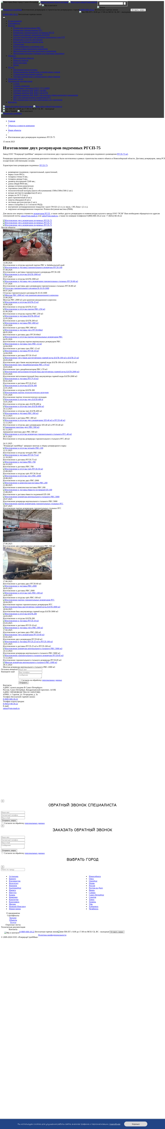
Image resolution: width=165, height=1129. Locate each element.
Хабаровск (93, 906)
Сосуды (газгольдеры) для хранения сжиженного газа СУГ (39, 37)
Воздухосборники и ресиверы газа (28, 46)
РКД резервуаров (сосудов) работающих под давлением (37, 100)
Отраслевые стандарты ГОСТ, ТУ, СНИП (31, 88)
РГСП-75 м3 (122, 154)
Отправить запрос (9, 821)
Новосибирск (95, 876)
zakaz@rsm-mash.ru (88, 2)
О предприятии (15, 21)
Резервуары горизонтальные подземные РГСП (33, 33)
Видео (16, 65)
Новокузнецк (15, 909)
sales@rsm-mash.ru (50, 216)
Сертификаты (14, 23)
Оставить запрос (138, 10)
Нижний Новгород (17, 906)
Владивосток (14, 881)
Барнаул (12, 879)
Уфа (91, 904)
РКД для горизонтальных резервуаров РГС (32, 97)
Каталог (11, 26)
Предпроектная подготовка (25, 70)
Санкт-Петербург (96, 895)
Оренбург (93, 881)
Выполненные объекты (23, 58)
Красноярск (14, 902)
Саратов (92, 897)
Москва (12, 904)
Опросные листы (15, 79)
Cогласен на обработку (41, 680)
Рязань (92, 890)
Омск (91, 879)
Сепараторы (18, 44)
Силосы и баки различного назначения (30, 49)
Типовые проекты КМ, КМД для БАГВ (30, 93)
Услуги (11, 67)
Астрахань (13, 876)
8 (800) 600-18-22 (86, 10)
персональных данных (52, 680)
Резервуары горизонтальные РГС (27, 30)
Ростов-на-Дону (96, 888)
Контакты (12, 102)
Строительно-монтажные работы (27, 74)
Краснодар (13, 899)
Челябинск (93, 909)
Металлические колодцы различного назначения (34, 51)
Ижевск (12, 890)
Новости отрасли (20, 60)
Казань (12, 895)
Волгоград (13, 883)
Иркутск (12, 892)
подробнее (114, 1124)
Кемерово (13, 897)
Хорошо (136, 1124)
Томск (91, 899)
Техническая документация (20, 81)
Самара (92, 892)
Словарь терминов (21, 86)
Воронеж (13, 886)
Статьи (16, 83)
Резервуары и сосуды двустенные (28, 39)
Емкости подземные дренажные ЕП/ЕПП (31, 35)
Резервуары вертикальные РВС (27, 28)
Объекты (12, 56)
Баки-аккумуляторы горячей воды (28, 42)
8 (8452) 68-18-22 (10, 704)
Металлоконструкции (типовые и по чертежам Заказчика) (38, 53)
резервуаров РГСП (42, 213)
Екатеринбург (15, 888)
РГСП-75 (43, 165)
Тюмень (92, 902)
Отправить (23, 683)
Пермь (92, 883)
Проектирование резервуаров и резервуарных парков (36, 72)
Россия (92, 886)
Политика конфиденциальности (52, 935)
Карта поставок (20, 63)
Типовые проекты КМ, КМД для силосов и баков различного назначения (45, 95)
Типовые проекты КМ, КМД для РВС (30, 90)
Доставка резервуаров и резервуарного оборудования (36, 77)
